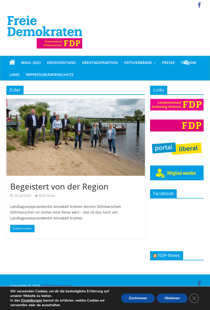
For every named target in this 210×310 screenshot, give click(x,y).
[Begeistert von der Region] (75, 102)
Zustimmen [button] (138, 298)
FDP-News (169, 255)
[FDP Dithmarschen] (12, 63)
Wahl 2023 (31, 62)
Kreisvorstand (61, 62)
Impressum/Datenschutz (50, 74)
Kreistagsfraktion (100, 62)
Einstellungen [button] (31, 300)
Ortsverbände (138, 62)
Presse (168, 62)
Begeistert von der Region (59, 186)
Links (14, 74)
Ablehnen (172, 298)
